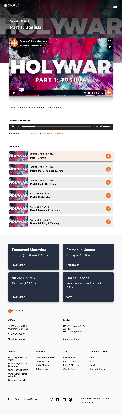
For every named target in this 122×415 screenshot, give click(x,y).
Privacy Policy (14, 399)
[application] (61, 127)
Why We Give (69, 357)
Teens (92, 361)
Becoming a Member (17, 380)
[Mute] (100, 126)
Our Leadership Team (18, 370)
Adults (93, 365)
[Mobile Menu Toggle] (115, 6)
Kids (92, 357)
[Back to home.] (12, 6)
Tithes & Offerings (71, 365)
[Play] (12, 126)
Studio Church (42, 365)
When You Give (69, 361)
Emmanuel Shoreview (45, 357)
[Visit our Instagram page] (52, 400)
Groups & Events (97, 369)
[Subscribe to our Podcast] (70, 400)
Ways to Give (69, 369)
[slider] (56, 126)
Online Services (42, 369)
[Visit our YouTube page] (65, 400)
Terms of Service (30, 399)
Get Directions (17, 339)
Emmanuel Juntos (44, 361)
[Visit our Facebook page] (58, 400)
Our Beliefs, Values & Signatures (17, 364)
